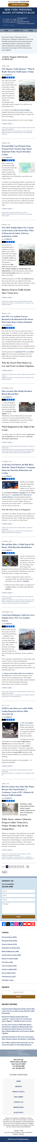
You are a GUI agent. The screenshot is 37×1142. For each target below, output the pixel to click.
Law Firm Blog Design (18, 1139)
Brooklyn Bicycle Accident (11, 451)
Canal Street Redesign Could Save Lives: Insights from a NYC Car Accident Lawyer (18, 618)
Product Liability (9, 969)
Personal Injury (5, 529)
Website (18, 1086)
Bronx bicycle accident (29, 599)
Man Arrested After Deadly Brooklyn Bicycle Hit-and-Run (17, 392)
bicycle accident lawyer (10, 449)
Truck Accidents (9, 966)
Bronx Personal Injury (6, 598)
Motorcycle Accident (26, 854)
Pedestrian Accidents (26, 127)
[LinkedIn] (12, 924)
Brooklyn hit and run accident (23, 451)
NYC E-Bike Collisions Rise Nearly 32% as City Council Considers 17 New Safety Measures (17, 1044)
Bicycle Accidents (17, 127)
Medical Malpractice (10, 951)
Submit (18, 916)
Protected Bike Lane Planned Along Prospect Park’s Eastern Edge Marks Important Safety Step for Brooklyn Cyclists (17, 150)
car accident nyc (28, 303)
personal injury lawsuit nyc (18, 132)
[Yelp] (33, 924)
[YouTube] (25, 924)
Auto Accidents (9, 127)
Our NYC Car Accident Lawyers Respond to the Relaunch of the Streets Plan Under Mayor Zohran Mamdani (17, 319)
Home (6, 30)
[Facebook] (4, 924)
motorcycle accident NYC (7, 858)
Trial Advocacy (9, 976)
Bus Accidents (8, 973)
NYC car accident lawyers (27, 530)
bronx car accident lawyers (16, 601)
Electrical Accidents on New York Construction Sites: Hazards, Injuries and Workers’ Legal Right (18, 1038)
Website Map (18, 1107)
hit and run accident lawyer (14, 452)
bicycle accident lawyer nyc (11, 214)
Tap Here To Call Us (18, 4)
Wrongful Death (9, 129)
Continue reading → (7, 124)
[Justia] (20, 924)
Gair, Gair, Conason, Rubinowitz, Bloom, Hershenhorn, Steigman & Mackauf (18, 1133)
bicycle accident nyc (17, 131)
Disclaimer (18, 1097)
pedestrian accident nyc (7, 132)
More (31, 30)
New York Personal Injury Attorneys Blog (18, 22)
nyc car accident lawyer (27, 131)
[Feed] (16, 924)
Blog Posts (18, 1112)
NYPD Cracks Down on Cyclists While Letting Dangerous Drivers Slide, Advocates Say (17, 711)
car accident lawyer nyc (19, 303)
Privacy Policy (18, 1091)
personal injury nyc (18, 532)
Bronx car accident (6, 601)
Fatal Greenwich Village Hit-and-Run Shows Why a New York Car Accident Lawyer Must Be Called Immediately (18, 1011)
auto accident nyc (9, 131)
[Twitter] (8, 924)
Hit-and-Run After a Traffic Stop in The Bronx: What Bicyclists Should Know (18, 546)
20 (27, 867)
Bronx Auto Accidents (26, 596)
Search (18, 996)
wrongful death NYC (26, 452)
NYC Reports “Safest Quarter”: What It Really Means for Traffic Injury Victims (18, 70)
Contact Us (18, 30)
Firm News (7, 962)
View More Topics (8, 980)
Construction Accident (11, 955)
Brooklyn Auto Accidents (21, 212)
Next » (5, 872)
